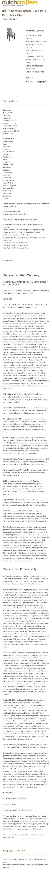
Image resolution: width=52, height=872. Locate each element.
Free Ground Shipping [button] (35, 82)
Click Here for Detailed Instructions (15, 214)
